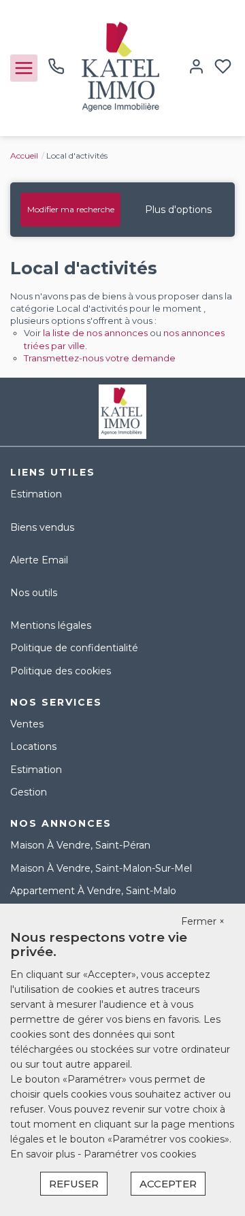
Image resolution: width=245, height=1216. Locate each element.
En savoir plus (44, 1154)
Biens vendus (42, 527)
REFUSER (74, 1183)
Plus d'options (178, 209)
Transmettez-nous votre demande (100, 357)
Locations (33, 746)
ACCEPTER (168, 1183)
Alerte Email (39, 560)
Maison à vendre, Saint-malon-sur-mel (101, 868)
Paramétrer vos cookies (140, 1154)
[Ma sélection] (222, 68)
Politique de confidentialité (74, 648)
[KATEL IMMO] (122, 67)
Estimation (36, 494)
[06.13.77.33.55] (56, 71)
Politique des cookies (60, 671)
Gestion (28, 792)
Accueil (24, 155)
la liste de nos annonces (95, 332)
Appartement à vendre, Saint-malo (93, 891)
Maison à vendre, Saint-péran (80, 845)
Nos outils (33, 593)
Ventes (27, 724)
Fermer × (203, 921)
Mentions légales (50, 625)
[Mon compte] (196, 68)
